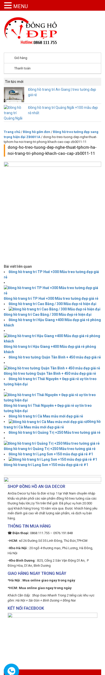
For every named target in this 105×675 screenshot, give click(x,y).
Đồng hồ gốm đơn (36, 132)
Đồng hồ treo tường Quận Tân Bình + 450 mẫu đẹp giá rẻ (55, 357)
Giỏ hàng (20, 58)
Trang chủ (12, 132)
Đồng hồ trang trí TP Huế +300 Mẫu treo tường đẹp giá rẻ (51, 298)
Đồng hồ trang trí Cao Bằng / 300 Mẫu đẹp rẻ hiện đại (52, 304)
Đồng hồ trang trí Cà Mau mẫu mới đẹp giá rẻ (46, 416)
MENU (20, 6)
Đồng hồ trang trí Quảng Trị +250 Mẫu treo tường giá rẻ (54, 432)
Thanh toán (22, 68)
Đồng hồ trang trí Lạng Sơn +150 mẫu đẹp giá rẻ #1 (51, 454)
